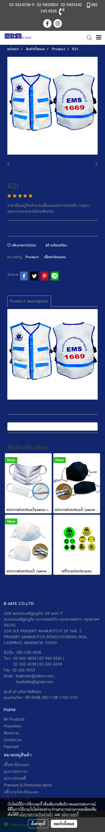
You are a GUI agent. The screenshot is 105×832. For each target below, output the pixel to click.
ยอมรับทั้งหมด (64, 823)
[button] (88, 37)
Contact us (13, 740)
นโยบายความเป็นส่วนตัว (36, 814)
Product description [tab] (29, 301)
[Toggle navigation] (98, 37)
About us (11, 733)
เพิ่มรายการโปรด (23, 245)
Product (33, 257)
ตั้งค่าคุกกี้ (38, 823)
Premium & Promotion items (28, 785)
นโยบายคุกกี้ (70, 814)
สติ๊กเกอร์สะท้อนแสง (21, 792)
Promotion (12, 726)
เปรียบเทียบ (58, 245)
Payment (11, 746)
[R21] (52, 106)
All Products (14, 719)
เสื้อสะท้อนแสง (55, 257)
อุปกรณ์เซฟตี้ (15, 778)
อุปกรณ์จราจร (16, 771)
